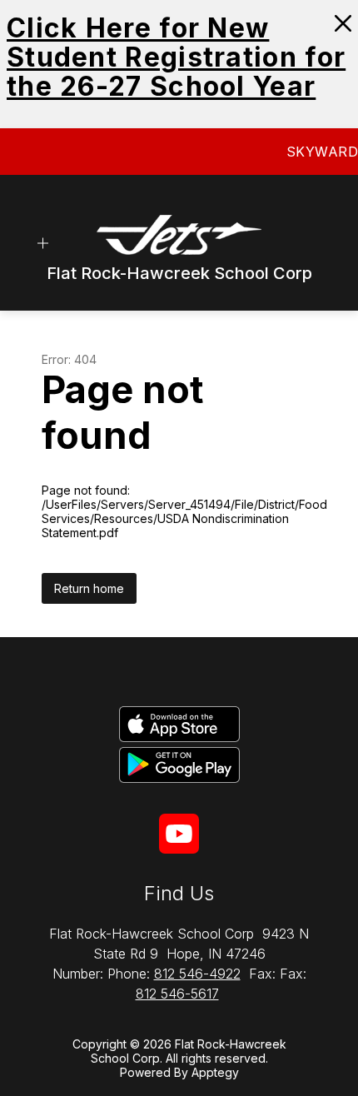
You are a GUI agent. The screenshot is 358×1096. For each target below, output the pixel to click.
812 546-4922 (197, 973)
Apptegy (215, 1072)
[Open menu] (42, 242)
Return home (89, 588)
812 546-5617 (177, 993)
